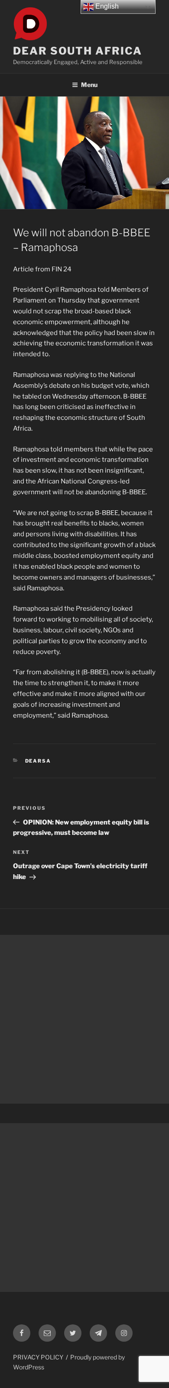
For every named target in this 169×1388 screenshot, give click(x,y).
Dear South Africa (77, 51)
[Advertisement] (84, 1019)
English (106, 6)
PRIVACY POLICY (38, 1357)
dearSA (38, 761)
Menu (89, 84)
